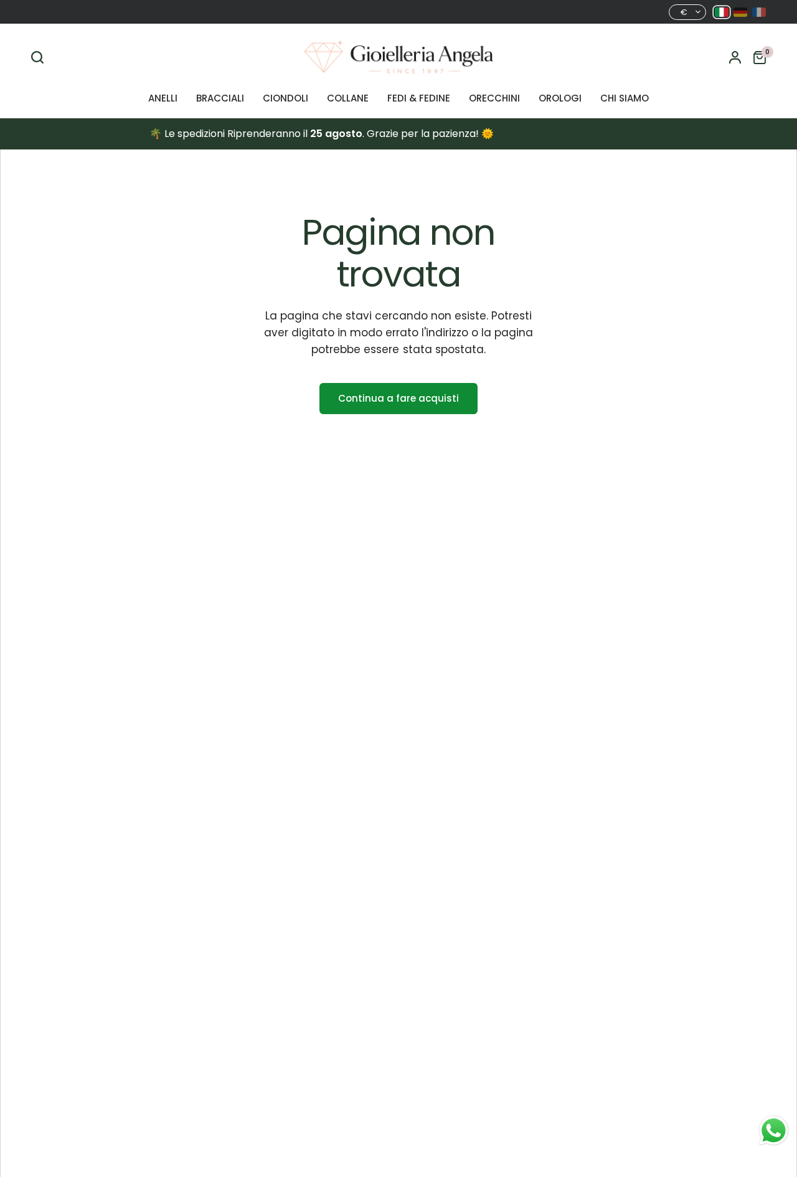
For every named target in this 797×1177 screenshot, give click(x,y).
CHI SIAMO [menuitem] (624, 98)
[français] (759, 12)
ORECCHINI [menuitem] (494, 98)
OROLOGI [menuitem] (560, 98)
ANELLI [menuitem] (162, 98)
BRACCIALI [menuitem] (220, 98)
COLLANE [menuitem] (348, 98)
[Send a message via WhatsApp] (774, 1130)
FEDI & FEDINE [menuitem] (418, 98)
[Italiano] (722, 12)
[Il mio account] (735, 57)
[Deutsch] (740, 12)
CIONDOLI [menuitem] (285, 98)
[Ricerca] (40, 57)
